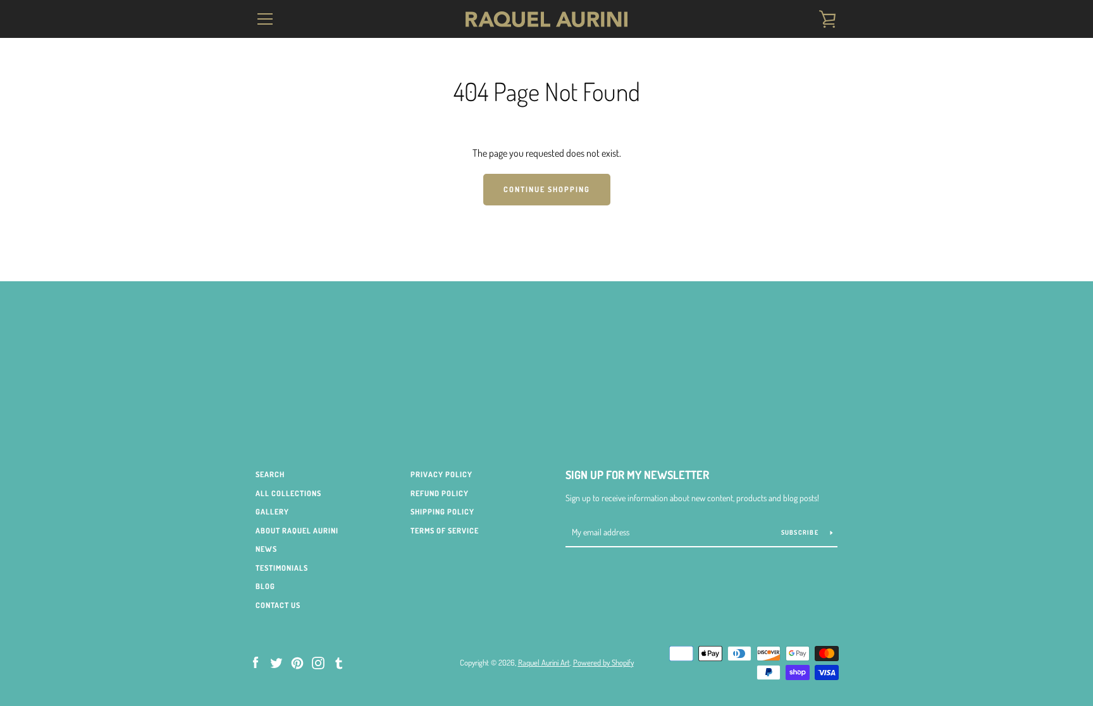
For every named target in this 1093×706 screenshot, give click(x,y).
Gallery (272, 511)
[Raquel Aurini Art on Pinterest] (297, 661)
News (266, 549)
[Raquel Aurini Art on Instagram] (318, 661)
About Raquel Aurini (297, 530)
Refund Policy (440, 493)
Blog (265, 586)
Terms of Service (445, 530)
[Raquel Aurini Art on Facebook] (255, 661)
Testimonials (282, 568)
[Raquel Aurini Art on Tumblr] (339, 661)
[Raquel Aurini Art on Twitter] (276, 661)
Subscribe (801, 532)
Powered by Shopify (603, 662)
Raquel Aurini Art (544, 662)
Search (270, 474)
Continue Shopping (546, 189)
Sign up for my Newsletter (637, 475)
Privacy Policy (441, 474)
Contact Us (278, 605)
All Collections (288, 493)
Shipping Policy (442, 511)
